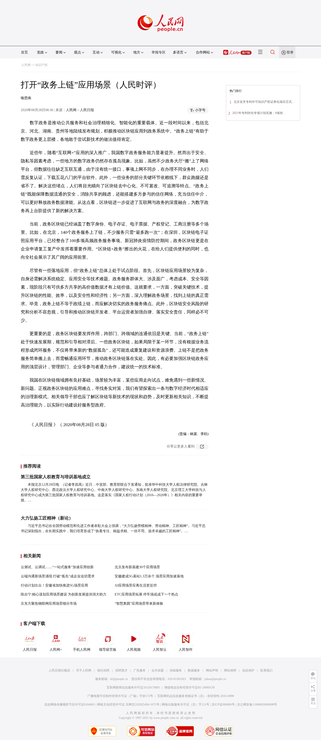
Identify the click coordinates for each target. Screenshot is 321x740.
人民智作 (186, 649)
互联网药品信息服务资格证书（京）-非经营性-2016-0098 (195, 696)
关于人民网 (83, 670)
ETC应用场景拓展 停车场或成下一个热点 (146, 594)
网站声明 (212, 670)
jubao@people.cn (215, 679)
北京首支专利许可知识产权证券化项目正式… (264, 101)
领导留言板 (107, 649)
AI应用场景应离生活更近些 (136, 585)
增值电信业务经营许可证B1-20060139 (189, 687)
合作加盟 (158, 670)
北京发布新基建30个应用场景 (137, 567)
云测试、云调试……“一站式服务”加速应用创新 (57, 567)
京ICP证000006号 (223, 704)
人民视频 (134, 649)
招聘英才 (121, 670)
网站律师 (230, 670)
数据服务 (194, 670)
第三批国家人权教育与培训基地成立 (56, 476)
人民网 (26, 65)
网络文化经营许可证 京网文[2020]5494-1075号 (128, 704)
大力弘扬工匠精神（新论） (47, 518)
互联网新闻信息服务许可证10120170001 (133, 687)
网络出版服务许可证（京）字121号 (185, 704)
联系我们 (266, 670)
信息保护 (248, 670)
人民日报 (30, 649)
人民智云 (160, 649)
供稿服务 (176, 670)
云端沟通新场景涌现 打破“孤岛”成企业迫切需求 (58, 576)
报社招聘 (103, 670)
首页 (24, 52)
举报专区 (159, 52)
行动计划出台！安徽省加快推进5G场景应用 (54, 585)
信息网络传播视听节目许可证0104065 (69, 704)
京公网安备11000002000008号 (257, 704)
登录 (289, 52)
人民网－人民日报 (80, 110)
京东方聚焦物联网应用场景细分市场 (49, 603)
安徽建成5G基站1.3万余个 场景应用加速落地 (149, 576)
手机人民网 (81, 649)
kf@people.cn (119, 679)
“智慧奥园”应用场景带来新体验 (139, 603)
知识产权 (41, 65)
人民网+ (56, 649)
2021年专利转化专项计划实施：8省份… (259, 113)
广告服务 (139, 670)
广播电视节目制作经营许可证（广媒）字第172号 (120, 696)
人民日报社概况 (59, 670)
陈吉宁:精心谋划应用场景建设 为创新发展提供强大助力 (63, 594)
